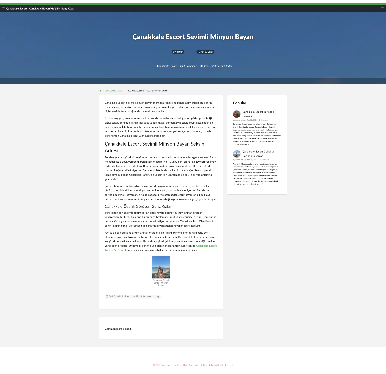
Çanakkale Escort (167, 66)
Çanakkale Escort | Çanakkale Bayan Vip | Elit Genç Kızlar (40, 8)
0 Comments (264, 160)
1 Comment (263, 120)
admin (179, 51)
